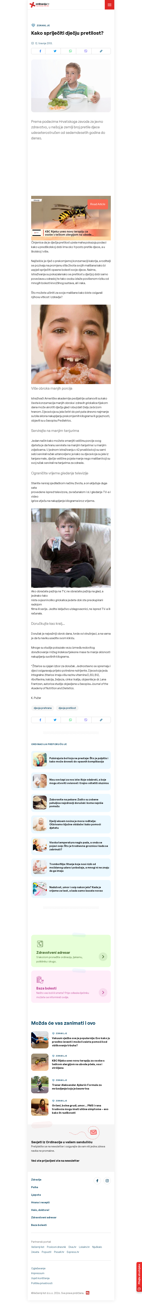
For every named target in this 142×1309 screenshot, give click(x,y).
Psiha (34, 1187)
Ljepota (36, 1194)
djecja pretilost (67, 707)
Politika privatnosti (41, 1283)
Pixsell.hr (59, 1251)
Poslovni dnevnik (56, 1246)
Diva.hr (72, 1246)
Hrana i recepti (40, 1202)
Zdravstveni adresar (43, 1217)
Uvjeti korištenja (40, 1278)
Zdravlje (36, 1179)
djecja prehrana (43, 707)
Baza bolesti (39, 1225)
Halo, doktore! (40, 1209)
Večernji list (37, 1246)
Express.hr (73, 1251)
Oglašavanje (38, 1268)
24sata (35, 1251)
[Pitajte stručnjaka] (139, 1277)
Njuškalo (97, 1246)
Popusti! (46, 1251)
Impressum (37, 1273)
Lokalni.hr (84, 1246)
